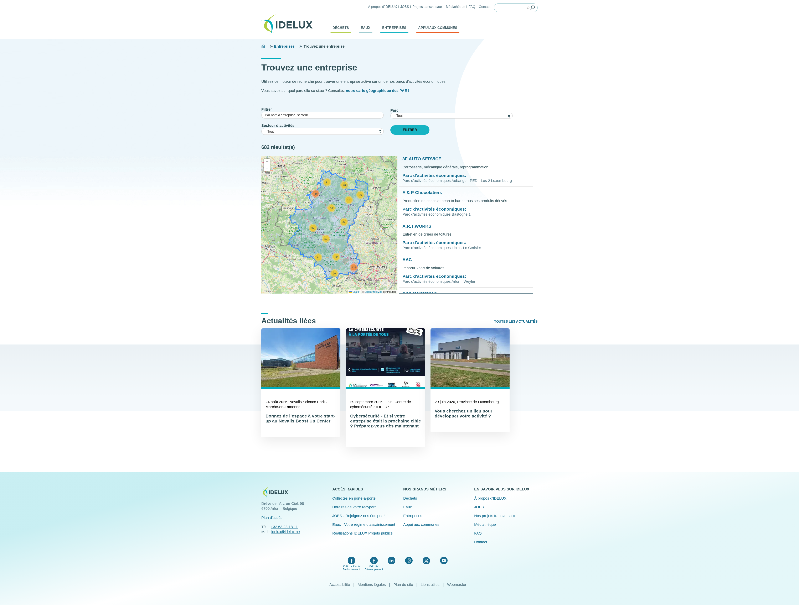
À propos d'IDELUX (382, 7)
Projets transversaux (427, 7)
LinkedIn (391, 560)
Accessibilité (339, 585)
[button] (318, 257)
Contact (484, 7)
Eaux (365, 28)
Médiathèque (455, 7)
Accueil (263, 46)
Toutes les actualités (516, 321)
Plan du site (403, 585)
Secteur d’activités (277, 125)
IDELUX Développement (374, 568)
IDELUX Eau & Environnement (351, 568)
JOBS (404, 7)
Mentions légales (372, 585)
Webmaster (456, 585)
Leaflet (356, 291)
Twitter (426, 560)
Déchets (341, 28)
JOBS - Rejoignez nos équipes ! (358, 516)
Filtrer (266, 109)
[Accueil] (288, 24)
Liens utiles (430, 585)
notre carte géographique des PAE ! (377, 91)
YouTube (444, 560)
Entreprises (394, 28)
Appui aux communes (437, 28)
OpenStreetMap (373, 291)
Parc (394, 110)
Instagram (409, 560)
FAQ (472, 7)
